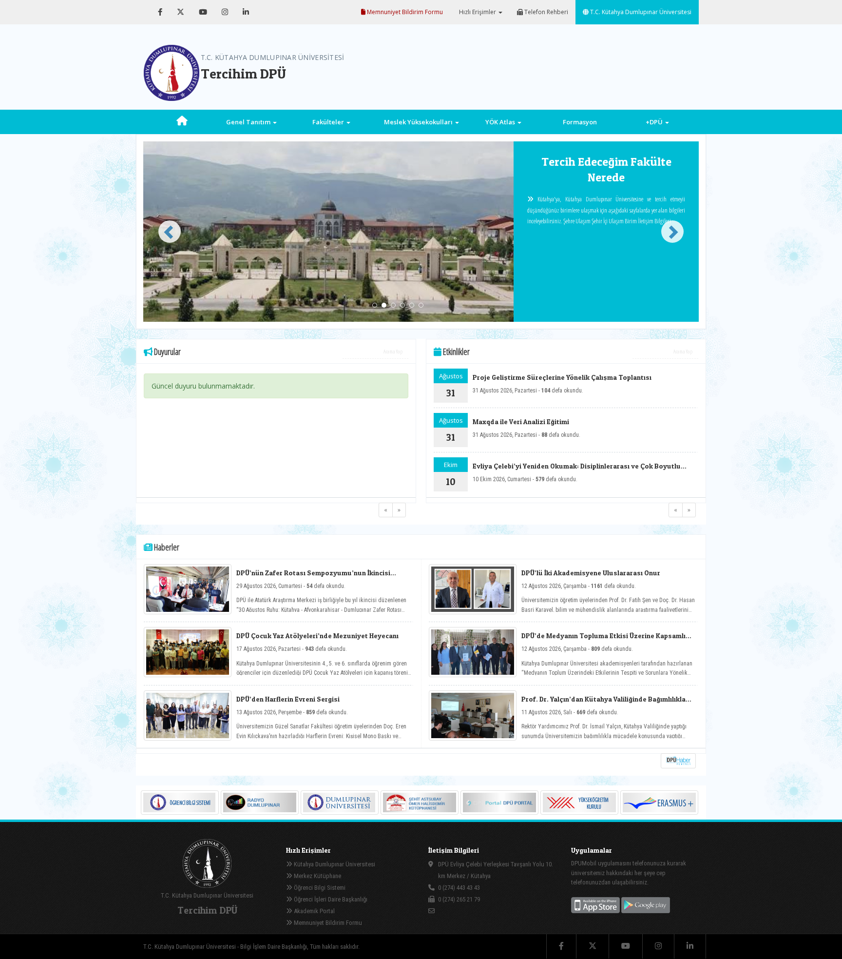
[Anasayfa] (182, 122)
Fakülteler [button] (328, 121)
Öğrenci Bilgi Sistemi (318, 887)
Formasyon (580, 121)
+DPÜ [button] (655, 121)
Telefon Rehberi (545, 12)
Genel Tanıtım (249, 121)
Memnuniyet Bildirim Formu (404, 12)
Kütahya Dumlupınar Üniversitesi (333, 864)
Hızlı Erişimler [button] (478, 12)
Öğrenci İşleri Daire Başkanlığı (329, 899)
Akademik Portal (313, 911)
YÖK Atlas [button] (501, 121)
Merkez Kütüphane (316, 876)
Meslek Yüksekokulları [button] (419, 121)
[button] (165, 231)
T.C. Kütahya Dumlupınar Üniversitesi (640, 12)
